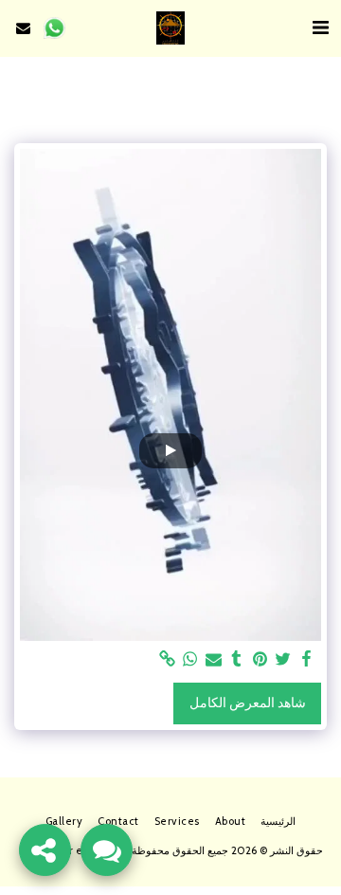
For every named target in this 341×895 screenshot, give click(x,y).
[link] (167, 659)
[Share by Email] (214, 659)
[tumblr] (236, 659)
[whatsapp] (190, 659)
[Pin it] (260, 659)
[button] (320, 27)
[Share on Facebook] (306, 659)
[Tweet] (283, 659)
